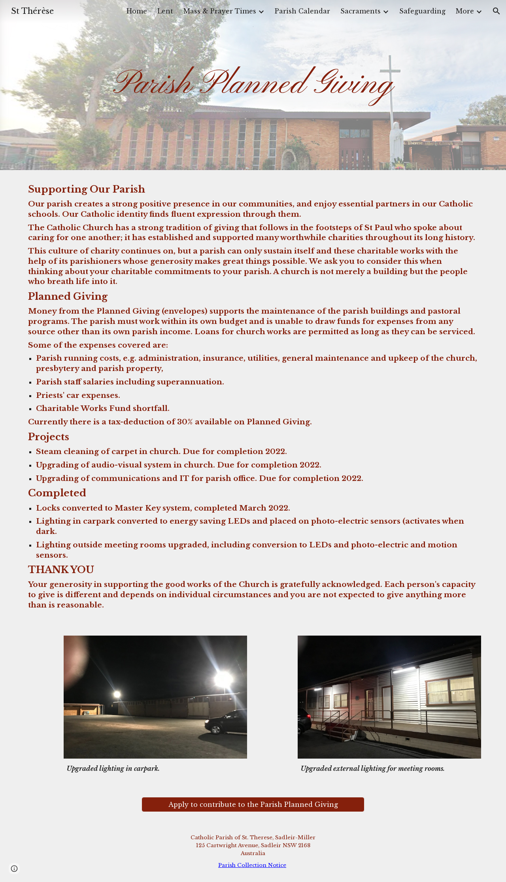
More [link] (465, 11)
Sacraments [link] (360, 11)
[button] (496, 11)
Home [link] (136, 11)
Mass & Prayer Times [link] (219, 11)
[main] (253, 85)
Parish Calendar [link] (302, 11)
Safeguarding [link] (422, 11)
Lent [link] (165, 11)
